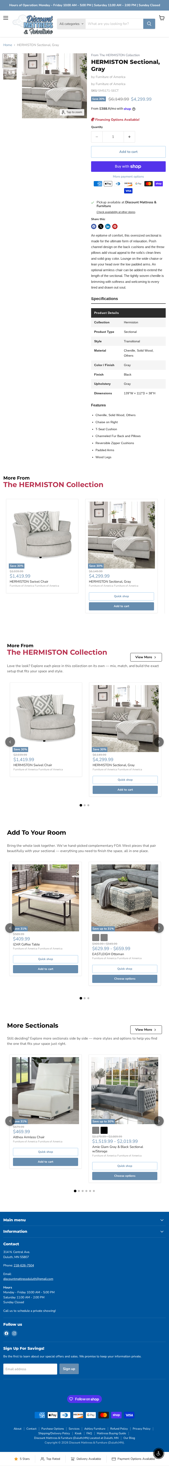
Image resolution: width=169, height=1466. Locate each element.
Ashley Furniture (94, 1429)
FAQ (89, 1433)
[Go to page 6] (94, 1191)
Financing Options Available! (117, 119)
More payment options (128, 176)
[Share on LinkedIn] (107, 226)
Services (74, 1429)
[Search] (149, 24)
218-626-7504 (24, 1265)
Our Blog (129, 1438)
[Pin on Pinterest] (115, 226)
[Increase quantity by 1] (129, 137)
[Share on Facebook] (93, 226)
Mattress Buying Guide (111, 1433)
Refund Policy (119, 1429)
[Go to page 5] (90, 1191)
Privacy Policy (142, 1429)
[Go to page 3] (88, 805)
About (18, 1429)
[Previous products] (10, 742)
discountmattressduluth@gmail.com (28, 1279)
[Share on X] (100, 226)
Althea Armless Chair (28, 1137)
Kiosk (78, 1433)
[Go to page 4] (86, 1191)
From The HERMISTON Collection (115, 55)
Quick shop (121, 596)
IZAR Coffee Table (26, 944)
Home (7, 45)
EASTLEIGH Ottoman (108, 954)
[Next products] (159, 742)
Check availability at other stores (116, 212)
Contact (31, 1429)
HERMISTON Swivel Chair (29, 581)
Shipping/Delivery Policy (54, 1433)
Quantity (97, 127)
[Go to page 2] (85, 805)
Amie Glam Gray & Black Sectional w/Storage (117, 1149)
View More (143, 657)
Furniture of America (110, 77)
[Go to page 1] (80, 805)
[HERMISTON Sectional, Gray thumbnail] (10, 61)
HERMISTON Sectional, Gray (110, 581)
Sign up (69, 1368)
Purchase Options (52, 1429)
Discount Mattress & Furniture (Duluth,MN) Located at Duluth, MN (76, 1438)
